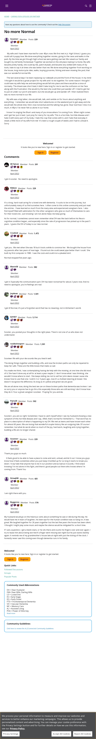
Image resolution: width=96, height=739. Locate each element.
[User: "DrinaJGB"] (6, 479)
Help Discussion (64, 24)
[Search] (86, 6)
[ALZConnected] (47, 6)
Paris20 (13, 401)
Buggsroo (14, 502)
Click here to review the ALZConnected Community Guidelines (30, 628)
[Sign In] (90, 6)
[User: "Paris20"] (6, 401)
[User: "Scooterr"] (6, 40)
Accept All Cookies (61, 734)
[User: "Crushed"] (6, 234)
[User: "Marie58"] (6, 267)
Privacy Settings (10, 734)
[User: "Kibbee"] (6, 188)
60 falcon (14, 164)
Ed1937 (13, 317)
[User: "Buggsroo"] (6, 503)
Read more (11, 613)
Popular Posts (10, 576)
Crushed (14, 233)
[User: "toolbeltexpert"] (6, 344)
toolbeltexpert (17, 343)
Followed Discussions (13, 569)
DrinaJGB (14, 478)
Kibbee (13, 188)
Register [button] (55, 152)
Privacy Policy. (17, 728)
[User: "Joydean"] (6, 294)
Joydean (14, 293)
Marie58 (14, 266)
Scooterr (14, 39)
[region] (48, 725)
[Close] (92, 715)
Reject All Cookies (82, 734)
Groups (7, 573)
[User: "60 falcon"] (6, 165)
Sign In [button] (41, 152)
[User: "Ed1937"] (6, 317)
